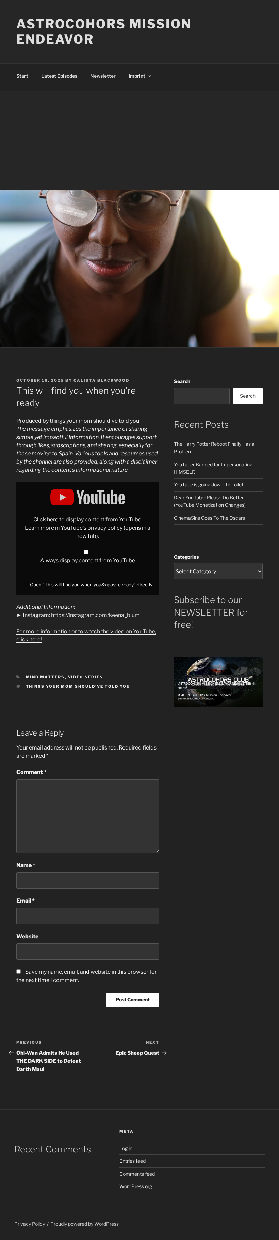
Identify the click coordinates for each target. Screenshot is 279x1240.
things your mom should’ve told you (78, 686)
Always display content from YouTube (87, 560)
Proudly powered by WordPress (84, 1224)
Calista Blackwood (101, 380)
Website (27, 936)
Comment (31, 772)
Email (25, 900)
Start (22, 76)
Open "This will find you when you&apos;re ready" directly (91, 584)
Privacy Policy (29, 1224)
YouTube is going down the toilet (208, 484)
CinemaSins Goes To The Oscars (209, 518)
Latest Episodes (59, 76)
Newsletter (103, 76)
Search (182, 381)
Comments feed (137, 1174)
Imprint (137, 76)
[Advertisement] (139, 139)
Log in (125, 1148)
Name (25, 865)
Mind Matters (45, 677)
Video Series (85, 677)
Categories (186, 557)
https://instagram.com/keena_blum (95, 615)
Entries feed (132, 1161)
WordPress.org (135, 1186)
